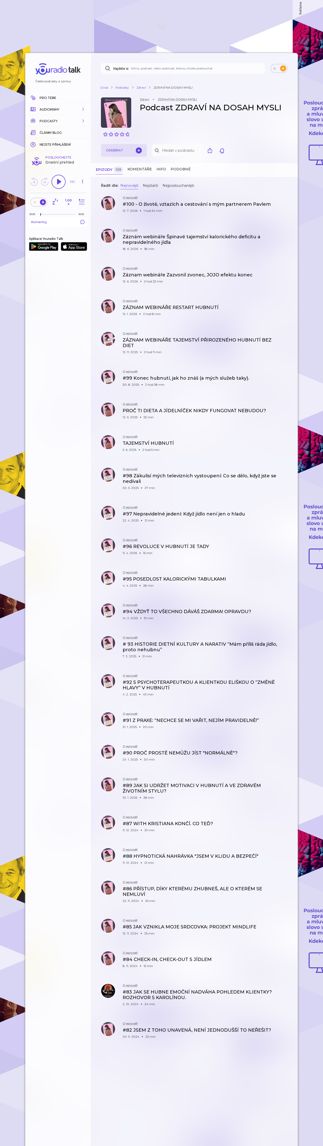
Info (161, 169)
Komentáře (139, 169)
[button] (58, 109)
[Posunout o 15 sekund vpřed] (44, 181)
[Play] (58, 181)
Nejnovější (129, 185)
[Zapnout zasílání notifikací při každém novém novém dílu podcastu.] (222, 150)
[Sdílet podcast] (211, 150)
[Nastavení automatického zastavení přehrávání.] (55, 202)
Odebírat (114, 150)
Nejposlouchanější (178, 185)
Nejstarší (150, 185)
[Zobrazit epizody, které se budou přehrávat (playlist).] (81, 202)
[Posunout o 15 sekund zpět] (34, 181)
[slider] (40, 214)
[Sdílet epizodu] (288, 207)
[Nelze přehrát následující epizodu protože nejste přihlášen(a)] (72, 181)
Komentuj (39, 222)
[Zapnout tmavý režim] (279, 68)
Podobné (181, 169)
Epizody (108, 169)
